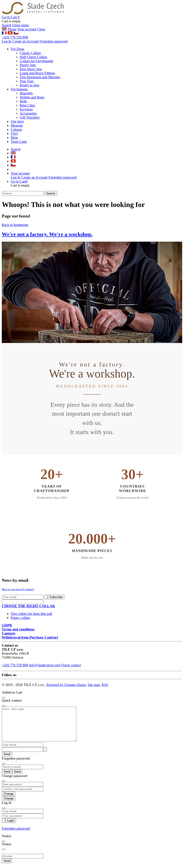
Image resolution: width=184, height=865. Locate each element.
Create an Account (25, 41)
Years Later (19, 141)
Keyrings (26, 109)
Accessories (28, 113)
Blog (14, 137)
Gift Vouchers (29, 117)
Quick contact (71, 665)
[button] (11, 17)
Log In (6, 41)
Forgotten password (53, 41)
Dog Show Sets (31, 69)
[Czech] (15, 33)
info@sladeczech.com (44, 665)
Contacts (8, 633)
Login (10, 820)
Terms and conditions (18, 629)
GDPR (7, 625)
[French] (4, 33)
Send (7, 754)
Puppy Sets (28, 65)
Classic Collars (30, 53)
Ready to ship (29, 85)
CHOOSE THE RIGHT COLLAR (28, 606)
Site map (94, 685)
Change (8, 798)
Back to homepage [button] (15, 225)
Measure (17, 125)
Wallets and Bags (32, 97)
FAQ (14, 133)
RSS (105, 685)
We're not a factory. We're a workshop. (47, 234)
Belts (23, 101)
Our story (17, 121)
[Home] (33, 13)
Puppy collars (20, 618)
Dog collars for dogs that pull (31, 614)
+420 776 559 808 (15, 37)
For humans (19, 89)
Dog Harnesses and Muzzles (40, 77)
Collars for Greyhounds (36, 61)
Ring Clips (27, 105)
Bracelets (26, 93)
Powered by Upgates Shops (66, 685)
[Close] (3, 697)
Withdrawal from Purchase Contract (30, 637)
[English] (10, 33)
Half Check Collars (33, 57)
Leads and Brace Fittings (37, 73)
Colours (16, 129)
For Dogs (17, 49)
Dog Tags (27, 81)
